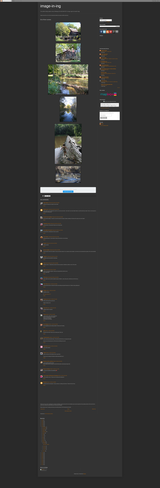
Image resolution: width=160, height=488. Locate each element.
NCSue (102, 123)
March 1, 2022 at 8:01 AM (51, 307)
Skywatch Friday (104, 50)
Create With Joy (104, 80)
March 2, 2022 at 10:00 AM (50, 352)
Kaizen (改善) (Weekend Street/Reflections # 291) (108, 66)
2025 (42, 421)
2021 (42, 452)
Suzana (44, 314)
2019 (42, 455)
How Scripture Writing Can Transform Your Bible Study (109, 81)
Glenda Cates (45, 209)
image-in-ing (50, 6)
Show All (118, 87)
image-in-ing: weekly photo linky (106, 84)
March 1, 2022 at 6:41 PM (53, 324)
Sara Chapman (46, 324)
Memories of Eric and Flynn (48, 361)
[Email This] (45, 196)
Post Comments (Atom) (49, 413)
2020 (42, 454)
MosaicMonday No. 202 (104, 69)
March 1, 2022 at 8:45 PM (50, 330)
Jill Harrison (45, 277)
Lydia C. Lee (45, 263)
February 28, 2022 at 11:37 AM (53, 236)
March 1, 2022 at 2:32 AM (51, 290)
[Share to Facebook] (48, 196)
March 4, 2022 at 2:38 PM (51, 382)
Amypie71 (45, 256)
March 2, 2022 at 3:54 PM (57, 361)
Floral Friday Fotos (104, 54)
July (43, 434)
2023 (42, 424)
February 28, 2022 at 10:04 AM (54, 202)
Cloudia (44, 243)
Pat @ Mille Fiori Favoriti (47, 230)
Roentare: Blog (103, 72)
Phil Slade (45, 382)
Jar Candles (41, 470)
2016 (42, 460)
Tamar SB (45, 307)
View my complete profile (104, 125)
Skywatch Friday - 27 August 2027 (106, 51)
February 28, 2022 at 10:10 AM (53, 209)
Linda (44, 330)
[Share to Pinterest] (49, 196)
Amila (44, 269)
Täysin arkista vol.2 (47, 294)
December (44, 427)
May (43, 437)
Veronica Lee (45, 299)
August (43, 433)
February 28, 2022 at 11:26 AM (57, 230)
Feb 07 (44, 449)
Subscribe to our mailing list (107, 112)
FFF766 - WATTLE (104, 55)
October (43, 430)
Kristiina (44, 290)
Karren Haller (45, 236)
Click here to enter (68, 191)
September (44, 431)
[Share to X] (47, 196)
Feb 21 (44, 446)
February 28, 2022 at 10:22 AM (56, 223)
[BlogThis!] (46, 196)
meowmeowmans (46, 337)
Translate (108, 21)
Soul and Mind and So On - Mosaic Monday (108, 68)
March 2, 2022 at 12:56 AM (52, 346)
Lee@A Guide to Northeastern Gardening (50, 375)
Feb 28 (44, 443)
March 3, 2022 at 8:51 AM (62, 375)
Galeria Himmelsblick (105, 77)
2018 (42, 457)
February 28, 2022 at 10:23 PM (53, 277)
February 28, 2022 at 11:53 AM (51, 243)
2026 (42, 420)
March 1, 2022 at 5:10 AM (52, 299)
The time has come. (104, 85)
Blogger (84, 473)
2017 (42, 458)
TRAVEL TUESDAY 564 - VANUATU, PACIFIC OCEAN (109, 58)
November (44, 428)
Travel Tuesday (103, 57)
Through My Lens (104, 61)
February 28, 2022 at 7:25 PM (51, 269)
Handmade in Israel (46, 223)
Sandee (44, 352)
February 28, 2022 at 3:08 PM (53, 263)
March (43, 440)
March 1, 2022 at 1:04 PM (50, 314)
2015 (42, 461)
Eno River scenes (46, 444)
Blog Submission (45, 470)
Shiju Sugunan (45, 202)
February (44, 441)
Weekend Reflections (105, 65)
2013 (42, 464)
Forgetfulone (45, 346)
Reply (44, 205)
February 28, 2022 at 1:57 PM (52, 256)
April (43, 438)
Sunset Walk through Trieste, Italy (106, 62)
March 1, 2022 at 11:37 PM (54, 337)
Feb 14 (44, 447)
